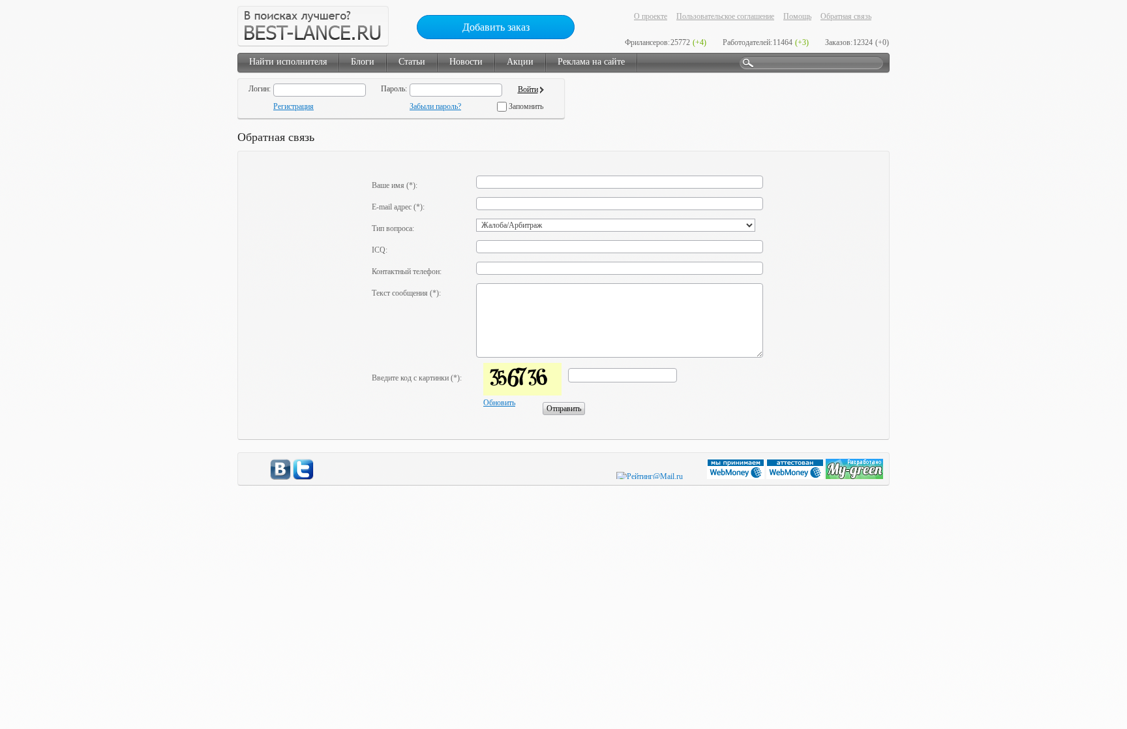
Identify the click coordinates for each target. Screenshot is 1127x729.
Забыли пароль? (435, 106)
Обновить (499, 402)
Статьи (411, 62)
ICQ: (379, 250)
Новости (466, 62)
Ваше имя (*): (394, 185)
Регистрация (293, 106)
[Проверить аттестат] (796, 476)
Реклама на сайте (591, 62)
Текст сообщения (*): (406, 293)
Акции (520, 62)
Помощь (797, 16)
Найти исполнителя (288, 62)
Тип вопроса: (393, 228)
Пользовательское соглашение (725, 16)
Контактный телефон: (407, 271)
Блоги (362, 62)
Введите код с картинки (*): (417, 377)
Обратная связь (845, 16)
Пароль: (394, 88)
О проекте (650, 16)
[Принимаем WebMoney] (736, 476)
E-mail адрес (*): (398, 206)
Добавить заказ (496, 27)
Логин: (259, 88)
